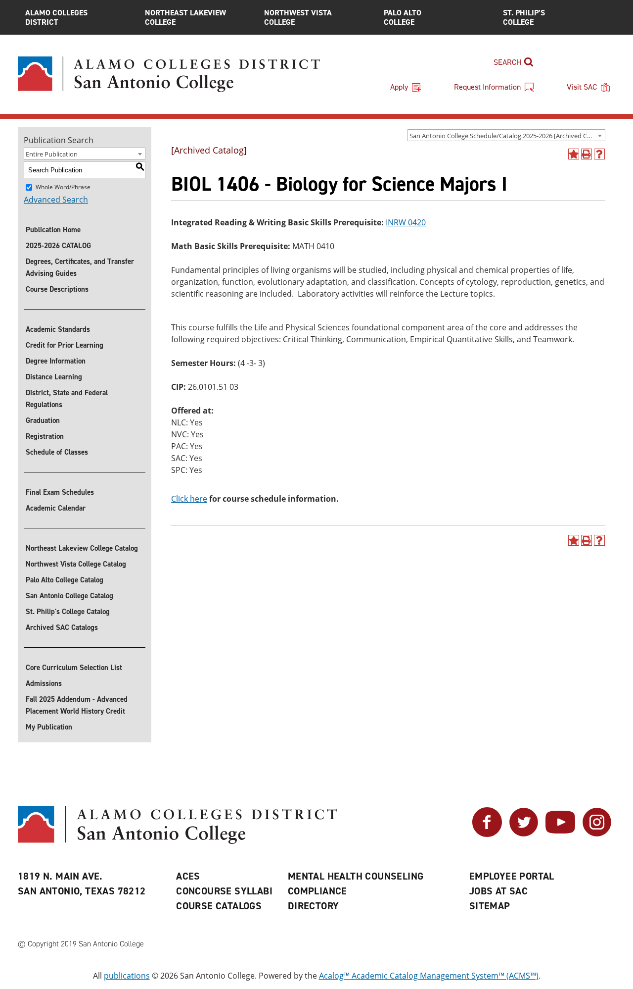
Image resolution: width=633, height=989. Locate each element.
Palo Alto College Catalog (64, 580)
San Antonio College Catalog (69, 596)
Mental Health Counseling (356, 876)
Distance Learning (54, 377)
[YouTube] (560, 834)
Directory (313, 905)
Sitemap (489, 905)
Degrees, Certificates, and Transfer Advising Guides (80, 267)
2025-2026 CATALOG (58, 246)
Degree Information (56, 361)
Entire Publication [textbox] (52, 154)
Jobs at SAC (498, 891)
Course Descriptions (57, 289)
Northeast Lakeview (185, 17)
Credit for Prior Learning (64, 345)
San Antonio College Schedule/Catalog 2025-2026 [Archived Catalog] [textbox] (507, 135)
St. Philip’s (524, 17)
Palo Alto (402, 17)
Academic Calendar (56, 508)
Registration (45, 436)
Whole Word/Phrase (63, 187)
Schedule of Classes (57, 452)
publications (127, 975)
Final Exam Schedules (60, 492)
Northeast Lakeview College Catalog (82, 548)
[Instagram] (597, 834)
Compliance (317, 891)
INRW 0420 (406, 222)
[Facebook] (487, 834)
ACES (188, 876)
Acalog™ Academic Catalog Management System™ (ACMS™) (429, 975)
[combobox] (506, 135)
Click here (189, 498)
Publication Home (53, 230)
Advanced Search (56, 199)
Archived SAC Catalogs (62, 627)
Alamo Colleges (56, 17)
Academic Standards (58, 329)
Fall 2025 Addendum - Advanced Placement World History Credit (77, 705)
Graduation (43, 420)
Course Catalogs (219, 905)
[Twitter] (524, 834)
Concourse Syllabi (224, 891)
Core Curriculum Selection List (74, 668)
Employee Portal (511, 876)
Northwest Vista (298, 17)
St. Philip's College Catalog (68, 612)
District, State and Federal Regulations (67, 399)
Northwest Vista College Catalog (76, 564)
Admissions (44, 683)
